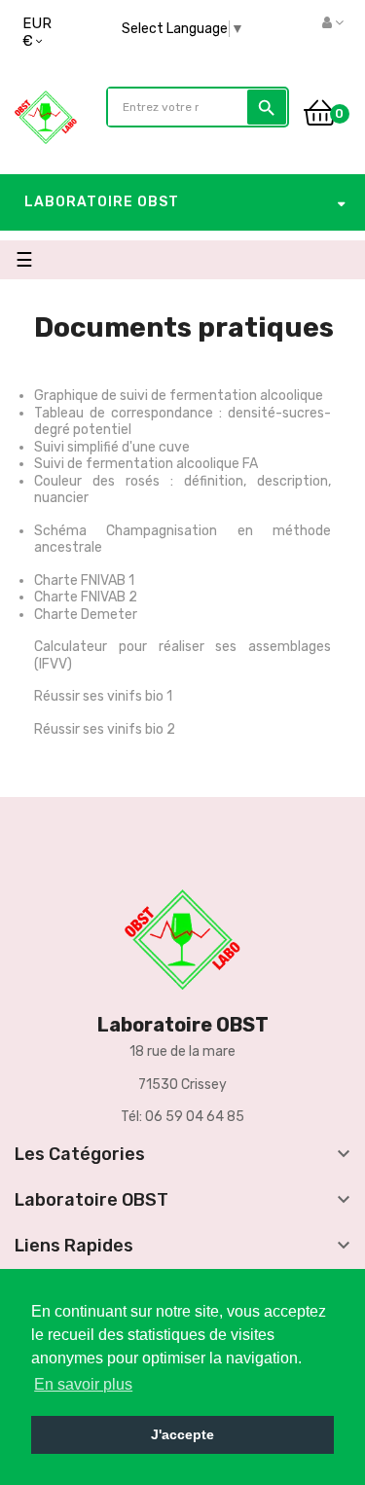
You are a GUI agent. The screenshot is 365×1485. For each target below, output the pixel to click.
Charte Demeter (85, 614)
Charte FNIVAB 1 (84, 580)
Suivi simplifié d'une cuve (112, 447)
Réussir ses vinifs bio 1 (103, 696)
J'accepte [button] (182, 1434)
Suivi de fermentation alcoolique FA (146, 463)
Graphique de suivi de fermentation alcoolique (178, 395)
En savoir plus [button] (83, 1384)
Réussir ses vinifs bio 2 (104, 729)
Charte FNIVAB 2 (85, 597)
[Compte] (333, 23)
